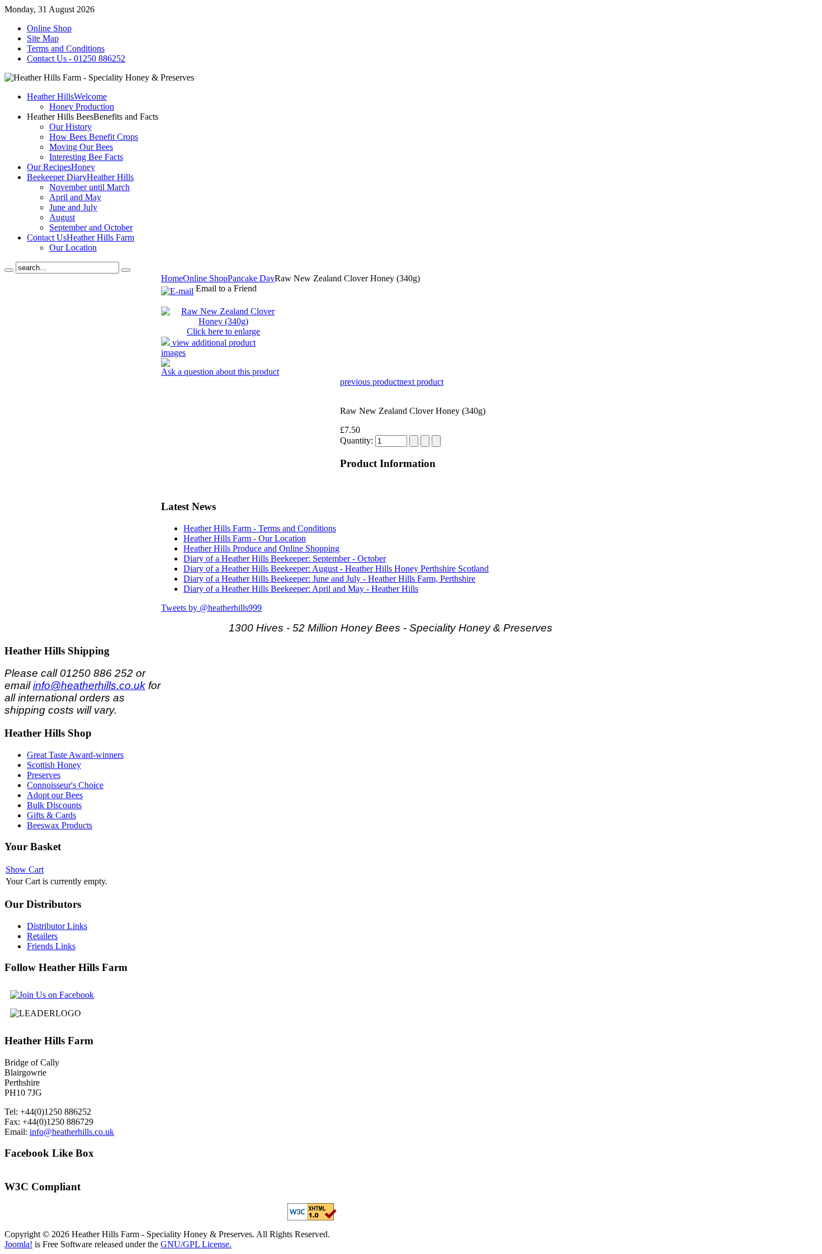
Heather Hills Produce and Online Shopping (261, 548)
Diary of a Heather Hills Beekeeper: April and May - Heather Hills (300, 588)
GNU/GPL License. (196, 1244)
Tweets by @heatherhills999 (211, 607)
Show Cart (25, 869)
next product (421, 381)
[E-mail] (177, 288)
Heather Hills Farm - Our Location (244, 538)
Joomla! (18, 1244)
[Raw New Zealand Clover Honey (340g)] (223, 321)
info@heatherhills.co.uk (89, 685)
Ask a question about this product (220, 371)
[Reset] (125, 270)
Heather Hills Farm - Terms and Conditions (259, 528)
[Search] (8, 270)
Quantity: (357, 440)
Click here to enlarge (223, 331)
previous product (369, 381)
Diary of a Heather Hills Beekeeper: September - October (284, 558)
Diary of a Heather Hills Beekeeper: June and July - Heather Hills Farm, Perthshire (329, 578)
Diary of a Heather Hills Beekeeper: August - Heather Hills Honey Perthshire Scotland (336, 568)
